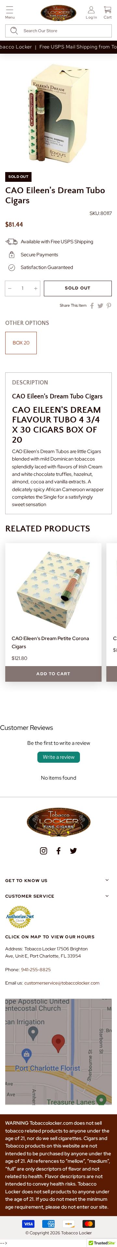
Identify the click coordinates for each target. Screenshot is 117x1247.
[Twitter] (73, 850)
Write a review (58, 757)
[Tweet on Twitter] (100, 306)
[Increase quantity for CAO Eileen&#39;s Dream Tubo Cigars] (35, 288)
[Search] (14, 30)
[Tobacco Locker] (58, 13)
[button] (10, 14)
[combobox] (58, 30)
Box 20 (21, 343)
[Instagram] (43, 850)
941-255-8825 (36, 969)
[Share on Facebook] (92, 306)
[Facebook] (58, 850)
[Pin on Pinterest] (109, 306)
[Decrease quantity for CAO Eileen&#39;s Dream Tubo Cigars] (9, 288)
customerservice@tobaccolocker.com (61, 983)
